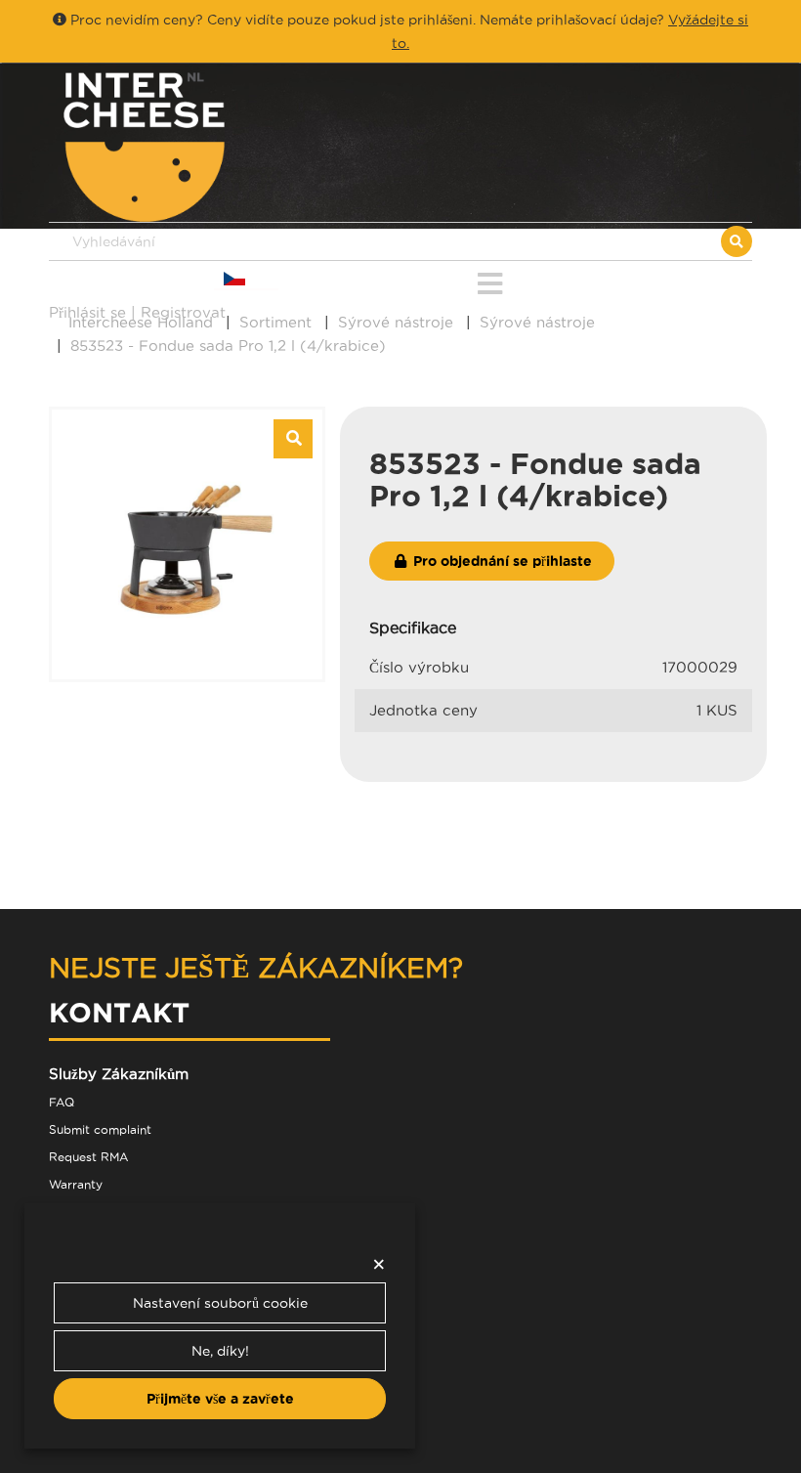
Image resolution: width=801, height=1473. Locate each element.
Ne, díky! (220, 1351)
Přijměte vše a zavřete (220, 1399)
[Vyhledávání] (736, 241)
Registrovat (183, 312)
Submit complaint (100, 1129)
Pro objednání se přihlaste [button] (500, 561)
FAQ (61, 1102)
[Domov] (224, 147)
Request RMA (88, 1156)
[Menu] (490, 280)
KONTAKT (119, 1012)
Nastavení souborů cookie (220, 1303)
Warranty (76, 1184)
